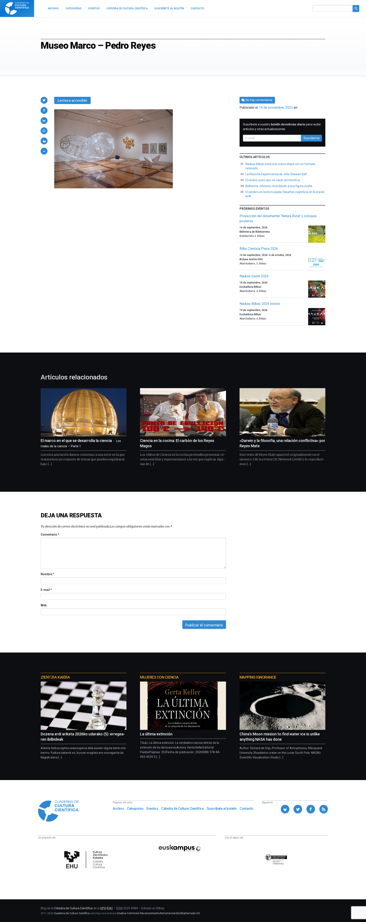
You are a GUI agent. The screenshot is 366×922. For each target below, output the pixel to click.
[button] (44, 100)
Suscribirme (312, 138)
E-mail (46, 590)
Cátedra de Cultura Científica (182, 809)
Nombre (47, 574)
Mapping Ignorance (258, 677)
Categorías (135, 809)
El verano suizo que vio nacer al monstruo (272, 180)
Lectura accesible (72, 100)
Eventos (152, 809)
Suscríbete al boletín (222, 809)
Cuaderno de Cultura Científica (72, 913)
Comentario (50, 534)
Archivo (118, 809)
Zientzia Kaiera (55, 677)
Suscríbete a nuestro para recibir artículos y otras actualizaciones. (282, 127)
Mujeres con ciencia (159, 677)
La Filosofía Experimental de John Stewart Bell (276, 174)
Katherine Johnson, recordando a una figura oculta (278, 186)
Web (44, 605)
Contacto (246, 809)
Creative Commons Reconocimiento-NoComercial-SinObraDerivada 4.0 (158, 913)
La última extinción (156, 734)
